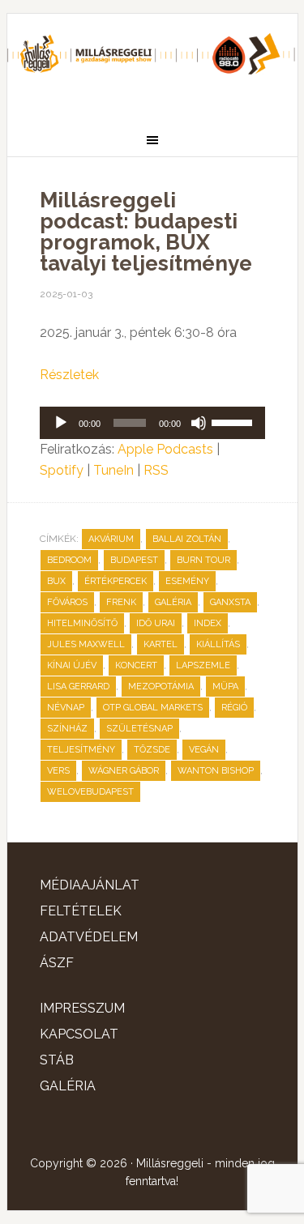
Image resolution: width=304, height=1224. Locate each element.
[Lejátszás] (61, 423)
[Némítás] (199, 423)
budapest (134, 560)
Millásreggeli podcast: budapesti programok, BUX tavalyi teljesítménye (146, 231)
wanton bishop (216, 771)
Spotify (61, 470)
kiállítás (218, 644)
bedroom (69, 560)
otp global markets (153, 707)
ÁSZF (57, 962)
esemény (187, 581)
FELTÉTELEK (81, 911)
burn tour (203, 560)
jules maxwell (86, 644)
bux (56, 581)
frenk (121, 602)
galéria (173, 602)
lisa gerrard (78, 686)
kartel (160, 644)
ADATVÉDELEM (89, 937)
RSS (156, 470)
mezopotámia (161, 686)
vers (58, 771)
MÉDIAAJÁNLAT (89, 885)
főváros (67, 602)
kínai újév (71, 665)
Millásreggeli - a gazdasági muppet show (152, 62)
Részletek (69, 374)
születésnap (139, 728)
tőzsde (152, 749)
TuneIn (113, 470)
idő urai (155, 623)
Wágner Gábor (123, 771)
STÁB (57, 1060)
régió (234, 707)
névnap (65, 707)
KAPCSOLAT (79, 1034)
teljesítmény (81, 749)
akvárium (111, 539)
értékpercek (115, 581)
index (207, 623)
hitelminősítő (82, 623)
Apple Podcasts (165, 449)
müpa (225, 686)
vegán (204, 749)
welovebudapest (90, 792)
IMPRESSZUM (82, 1008)
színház (67, 728)
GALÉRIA (68, 1086)
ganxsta (230, 602)
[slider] (234, 421)
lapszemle (203, 665)
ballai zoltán (186, 539)
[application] (152, 423)
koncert (136, 665)
